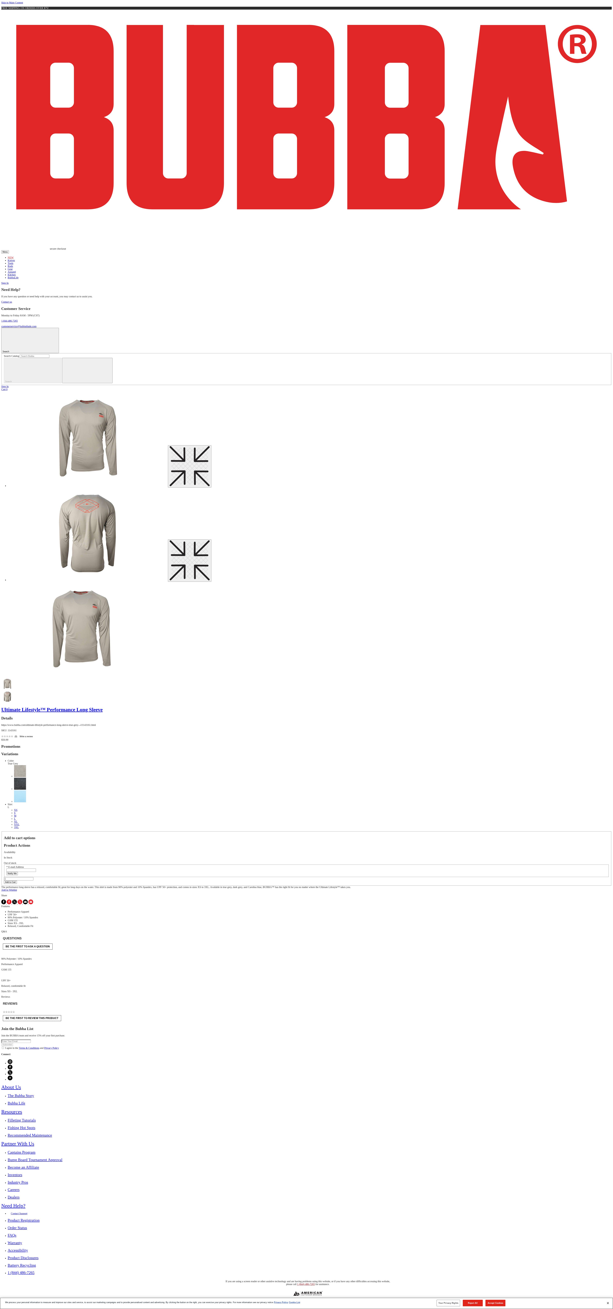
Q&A (4, 931)
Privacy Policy (51, 1048)
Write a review (26, 736)
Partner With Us (17, 1144)
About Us (11, 1087)
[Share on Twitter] (17, 903)
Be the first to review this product (33, 1019)
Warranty (15, 1243)
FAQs (12, 1235)
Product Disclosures (23, 1258)
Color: (11, 760)
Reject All (472, 1303)
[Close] (607, 1303)
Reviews (5, 996)
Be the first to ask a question (28, 946)
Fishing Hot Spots (21, 1128)
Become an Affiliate (23, 1167)
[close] (87, 370)
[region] (306, 1303)
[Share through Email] (28, 903)
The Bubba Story (21, 1096)
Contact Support (19, 1213)
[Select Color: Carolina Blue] (20, 801)
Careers (13, 1190)
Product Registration (24, 1220)
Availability (9, 852)
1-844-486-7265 (9, 321)
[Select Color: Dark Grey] (20, 788)
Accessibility (18, 1250)
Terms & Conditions (29, 1048)
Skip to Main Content (12, 2)
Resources (11, 1112)
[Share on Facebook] (6, 903)
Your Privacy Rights (448, 1303)
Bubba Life (16, 1103)
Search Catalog (11, 356)
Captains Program (21, 1152)
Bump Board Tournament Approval (35, 1160)
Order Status (17, 1228)
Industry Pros (18, 1182)
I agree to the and (32, 1048)
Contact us (6, 302)
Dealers (13, 1197)
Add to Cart (10, 882)
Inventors (15, 1175)
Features (5, 906)
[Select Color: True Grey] (20, 776)
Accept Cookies (495, 1303)
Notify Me (12, 873)
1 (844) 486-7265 (21, 1273)
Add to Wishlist (9, 890)
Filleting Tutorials (22, 1120)
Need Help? (13, 1206)
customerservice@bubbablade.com (18, 326)
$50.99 (4, 739)
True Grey (13, 763)
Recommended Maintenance (30, 1135)
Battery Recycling (22, 1265)
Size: (10, 804)
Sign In (5, 283)
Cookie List (294, 1302)
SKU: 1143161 (9, 730)
